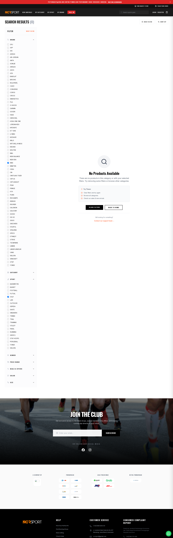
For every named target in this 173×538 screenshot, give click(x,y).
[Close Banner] (170, 2)
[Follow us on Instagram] (90, 450)
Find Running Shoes (62, 529)
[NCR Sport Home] (12, 12)
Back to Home (113, 207)
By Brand (60, 12)
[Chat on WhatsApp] (168, 533)
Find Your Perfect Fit (62, 525)
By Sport (51, 12)
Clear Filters (94, 207)
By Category (39, 12)
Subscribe (111, 433)
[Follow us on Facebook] (83, 450)
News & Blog (60, 533)
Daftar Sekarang (115, 2)
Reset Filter (30, 31)
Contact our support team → (104, 221)
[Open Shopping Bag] (166, 12)
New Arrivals (27, 12)
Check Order (60, 536)
